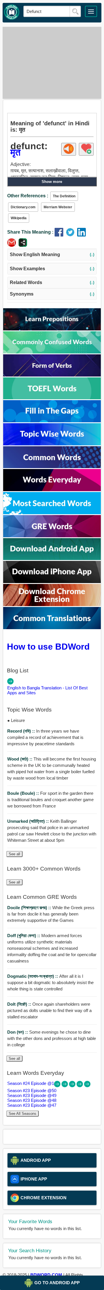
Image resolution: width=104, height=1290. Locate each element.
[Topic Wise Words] (52, 443)
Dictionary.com (23, 207)
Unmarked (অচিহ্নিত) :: (28, 821)
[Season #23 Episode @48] (80, 1085)
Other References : (27, 195)
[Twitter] (71, 234)
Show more (52, 181)
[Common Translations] (52, 627)
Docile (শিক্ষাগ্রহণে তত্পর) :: (29, 907)
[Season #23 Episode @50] (65, 1085)
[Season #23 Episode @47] (87, 1085)
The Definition (64, 196)
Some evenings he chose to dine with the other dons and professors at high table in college (51, 1038)
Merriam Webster (58, 207)
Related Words (52, 282)
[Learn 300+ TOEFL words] (52, 397)
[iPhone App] (52, 581)
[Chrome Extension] (52, 604)
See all (14, 854)
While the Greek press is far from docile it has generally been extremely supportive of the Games (50, 914)
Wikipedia (19, 218)
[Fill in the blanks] (52, 420)
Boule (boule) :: (23, 793)
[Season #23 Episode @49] (73, 1085)
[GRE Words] (52, 535)
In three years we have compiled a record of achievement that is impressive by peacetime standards (45, 737)
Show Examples (52, 268)
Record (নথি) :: (21, 731)
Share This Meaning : (30, 232)
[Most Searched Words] (52, 512)
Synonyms (52, 294)
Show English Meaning (52, 254)
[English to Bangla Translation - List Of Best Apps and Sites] (10, 682)
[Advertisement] (52, 63)
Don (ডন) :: (18, 1032)
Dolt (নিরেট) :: (19, 1004)
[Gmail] (12, 245)
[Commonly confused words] (52, 351)
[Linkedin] (82, 234)
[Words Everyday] (52, 489)
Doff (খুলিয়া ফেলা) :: (24, 935)
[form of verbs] (52, 374)
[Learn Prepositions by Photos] (52, 328)
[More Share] (22, 245)
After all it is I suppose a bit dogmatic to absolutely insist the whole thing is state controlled (50, 982)
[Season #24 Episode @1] (58, 1085)
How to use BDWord (48, 646)
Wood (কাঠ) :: (20, 758)
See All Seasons (22, 1113)
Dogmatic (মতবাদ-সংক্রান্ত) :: (33, 976)
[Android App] (52, 558)
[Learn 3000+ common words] (52, 466)
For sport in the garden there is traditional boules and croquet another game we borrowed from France (50, 799)
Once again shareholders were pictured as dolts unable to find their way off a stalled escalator (49, 1010)
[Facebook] (60, 234)
